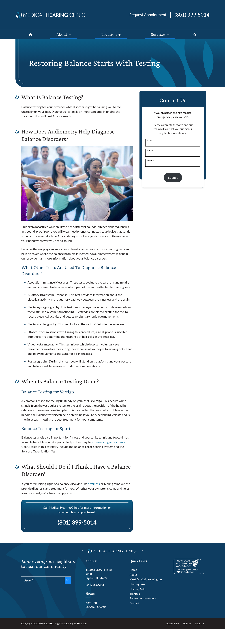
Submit (173, 177)
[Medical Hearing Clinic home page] (50, 14)
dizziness (94, 484)
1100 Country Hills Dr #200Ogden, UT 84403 (99, 574)
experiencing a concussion (109, 442)
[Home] (30, 34)
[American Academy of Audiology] (189, 566)
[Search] (194, 34)
